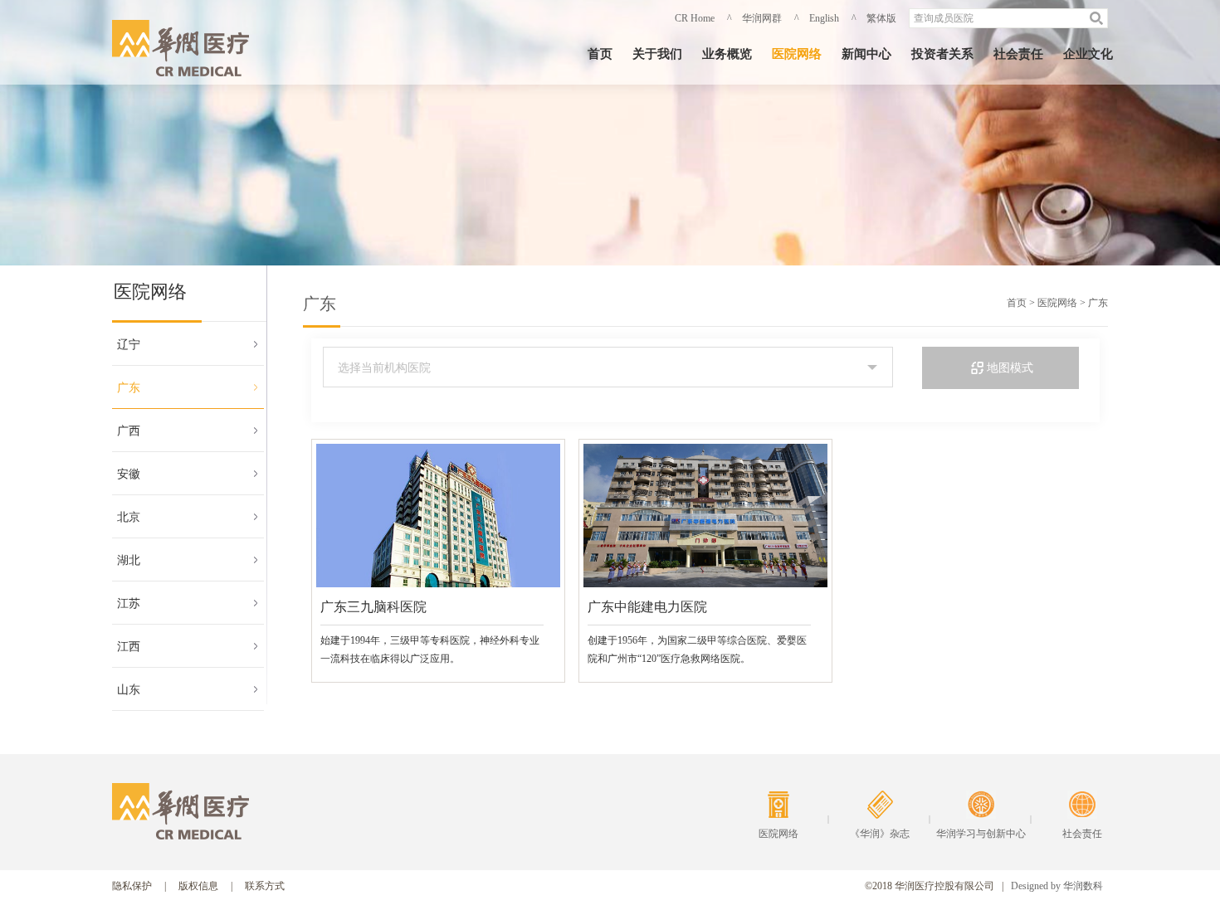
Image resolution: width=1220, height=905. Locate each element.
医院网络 (797, 54)
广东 (128, 388)
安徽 (128, 474)
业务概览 (727, 54)
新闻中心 (866, 54)
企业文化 (1088, 54)
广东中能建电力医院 (647, 607)
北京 (128, 517)
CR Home (695, 18)
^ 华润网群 (754, 18)
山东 (128, 690)
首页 (600, 54)
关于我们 (657, 54)
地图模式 (1010, 368)
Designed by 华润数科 (1057, 886)
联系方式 (265, 886)
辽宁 (128, 344)
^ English (816, 18)
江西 (128, 646)
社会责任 (1018, 54)
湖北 (128, 560)
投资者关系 (942, 54)
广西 (128, 431)
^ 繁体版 (874, 18)
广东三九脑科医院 (373, 607)
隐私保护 (132, 886)
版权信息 (198, 886)
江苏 (128, 603)
